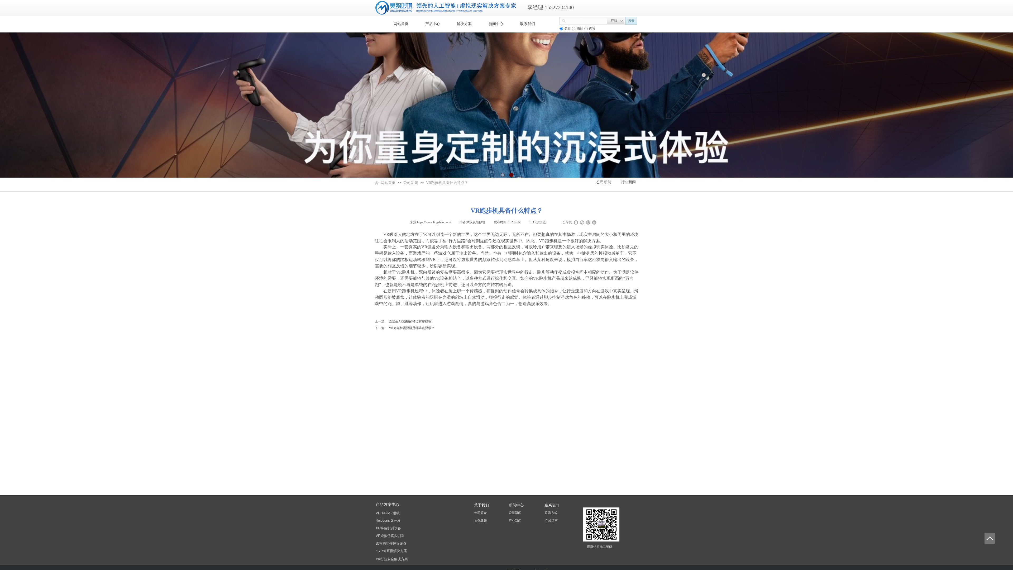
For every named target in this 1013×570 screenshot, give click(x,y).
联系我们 (527, 24)
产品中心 (432, 24)
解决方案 (464, 24)
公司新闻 (410, 183)
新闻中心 (496, 24)
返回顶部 (990, 538)
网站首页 (401, 24)
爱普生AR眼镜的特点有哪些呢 (403, 321)
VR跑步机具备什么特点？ (447, 183)
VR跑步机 (548, 241)
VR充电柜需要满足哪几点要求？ (404, 328)
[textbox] (586, 20)
